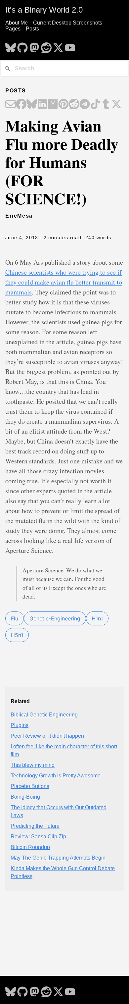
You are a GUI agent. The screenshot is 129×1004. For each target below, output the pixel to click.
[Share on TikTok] (95, 105)
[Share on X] (116, 105)
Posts (32, 28)
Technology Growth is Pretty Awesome (56, 775)
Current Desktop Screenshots (67, 23)
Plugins (19, 725)
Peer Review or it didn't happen (47, 736)
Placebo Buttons (30, 786)
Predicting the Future (35, 826)
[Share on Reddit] (74, 105)
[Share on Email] (10, 105)
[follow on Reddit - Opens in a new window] (46, 45)
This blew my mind (33, 765)
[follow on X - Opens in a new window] (58, 45)
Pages (13, 28)
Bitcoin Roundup (30, 847)
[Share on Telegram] (84, 105)
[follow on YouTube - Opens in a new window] (70, 45)
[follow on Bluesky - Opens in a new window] (10, 45)
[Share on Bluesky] (31, 105)
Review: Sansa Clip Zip (38, 836)
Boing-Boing (25, 797)
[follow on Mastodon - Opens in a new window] (34, 45)
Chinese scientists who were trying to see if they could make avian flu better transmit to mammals (63, 282)
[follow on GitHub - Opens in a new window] (22, 45)
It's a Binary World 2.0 (44, 9)
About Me (16, 23)
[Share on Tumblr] (106, 105)
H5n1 (17, 635)
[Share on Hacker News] (53, 105)
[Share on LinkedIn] (42, 105)
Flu (14, 618)
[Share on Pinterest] (63, 105)
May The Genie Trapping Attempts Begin (58, 858)
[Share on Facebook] (21, 105)
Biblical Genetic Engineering (44, 714)
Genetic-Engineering (54, 618)
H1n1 (97, 618)
